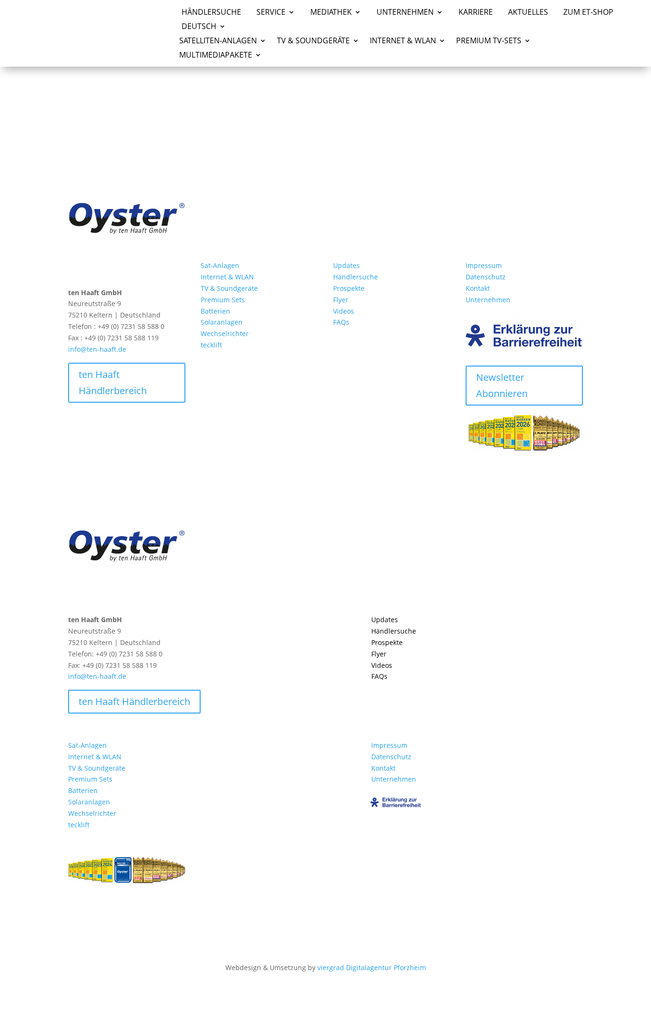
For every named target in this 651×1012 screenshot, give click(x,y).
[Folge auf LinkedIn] (94, 267)
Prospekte (349, 288)
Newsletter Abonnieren (502, 385)
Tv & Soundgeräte (313, 41)
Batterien (215, 311)
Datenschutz (486, 276)
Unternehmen (405, 13)
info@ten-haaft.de (97, 349)
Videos (343, 311)
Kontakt (478, 288)
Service (270, 13)
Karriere (475, 13)
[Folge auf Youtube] (133, 267)
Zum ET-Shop (588, 13)
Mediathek (331, 13)
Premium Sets (223, 299)
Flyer (340, 299)
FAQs (341, 322)
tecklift (211, 344)
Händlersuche (211, 13)
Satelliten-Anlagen (218, 41)
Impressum (484, 265)
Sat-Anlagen (220, 265)
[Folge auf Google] (114, 267)
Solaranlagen (222, 322)
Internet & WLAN (227, 276)
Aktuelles (528, 13)
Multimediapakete (215, 55)
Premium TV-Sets (488, 41)
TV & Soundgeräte (229, 288)
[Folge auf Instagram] (75, 267)
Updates (346, 265)
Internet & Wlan (403, 41)
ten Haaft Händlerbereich (113, 382)
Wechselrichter (225, 333)
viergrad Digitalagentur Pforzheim (371, 967)
